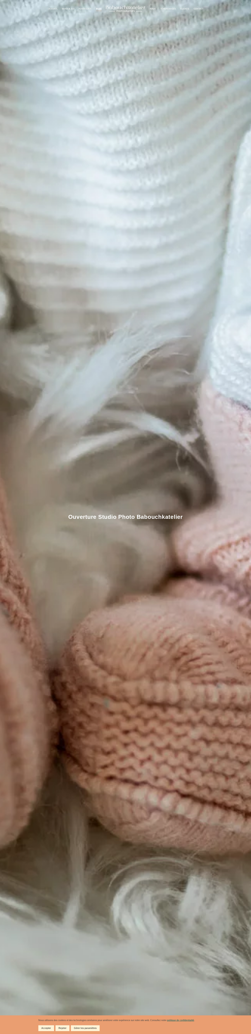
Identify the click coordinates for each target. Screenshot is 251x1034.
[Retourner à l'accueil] (125, 9)
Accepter (46, 1028)
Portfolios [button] (85, 8)
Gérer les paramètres (85, 1028)
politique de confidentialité (180, 1020)
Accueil (53, 8)
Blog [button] (99, 8)
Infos (152, 8)
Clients (184, 8)
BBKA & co (68, 8)
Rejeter (62, 1028)
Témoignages (168, 8)
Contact (198, 8)
